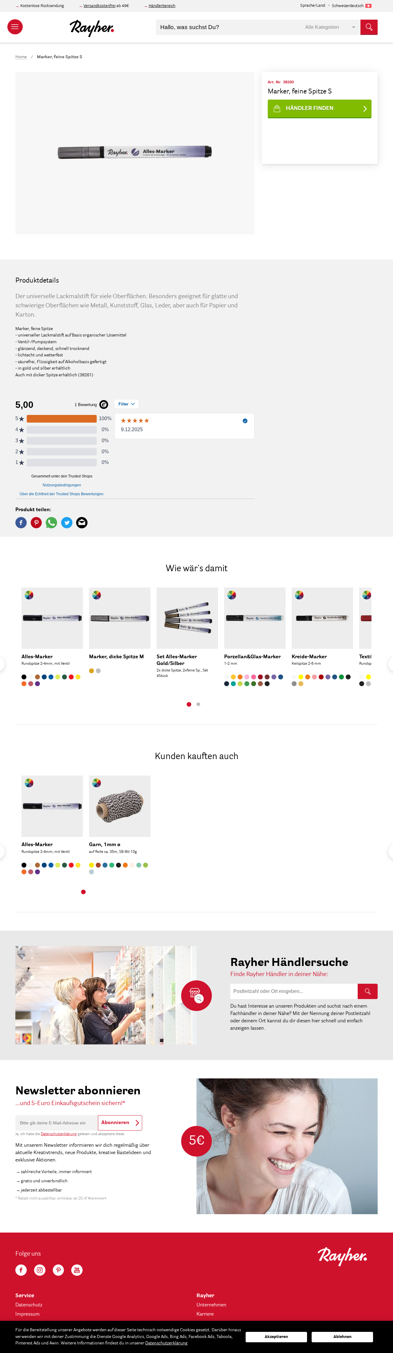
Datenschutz (28, 1305)
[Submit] (369, 27)
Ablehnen (342, 1337)
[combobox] (267, 27)
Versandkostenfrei (99, 6)
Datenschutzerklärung (59, 1134)
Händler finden (309, 108)
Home (21, 57)
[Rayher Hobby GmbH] (91, 27)
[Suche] (368, 991)
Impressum (27, 1314)
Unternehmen (211, 1305)
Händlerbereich (162, 6)
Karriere (205, 1314)
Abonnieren (115, 1122)
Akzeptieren (276, 1337)
